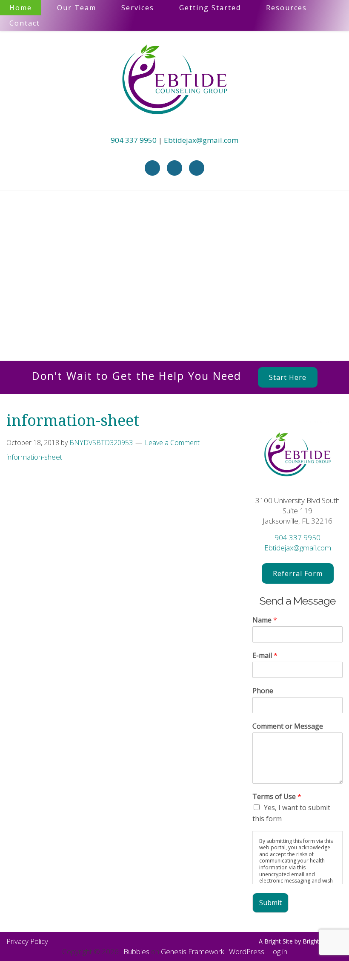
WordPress (246, 951)
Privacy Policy (27, 941)
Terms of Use (276, 796)
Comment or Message (287, 726)
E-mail (264, 655)
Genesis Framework (192, 951)
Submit (270, 902)
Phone (262, 690)
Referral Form (298, 573)
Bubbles (136, 951)
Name (264, 620)
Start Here (287, 377)
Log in (278, 951)
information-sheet (34, 457)
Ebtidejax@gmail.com (201, 140)
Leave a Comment (172, 442)
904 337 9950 (134, 140)
